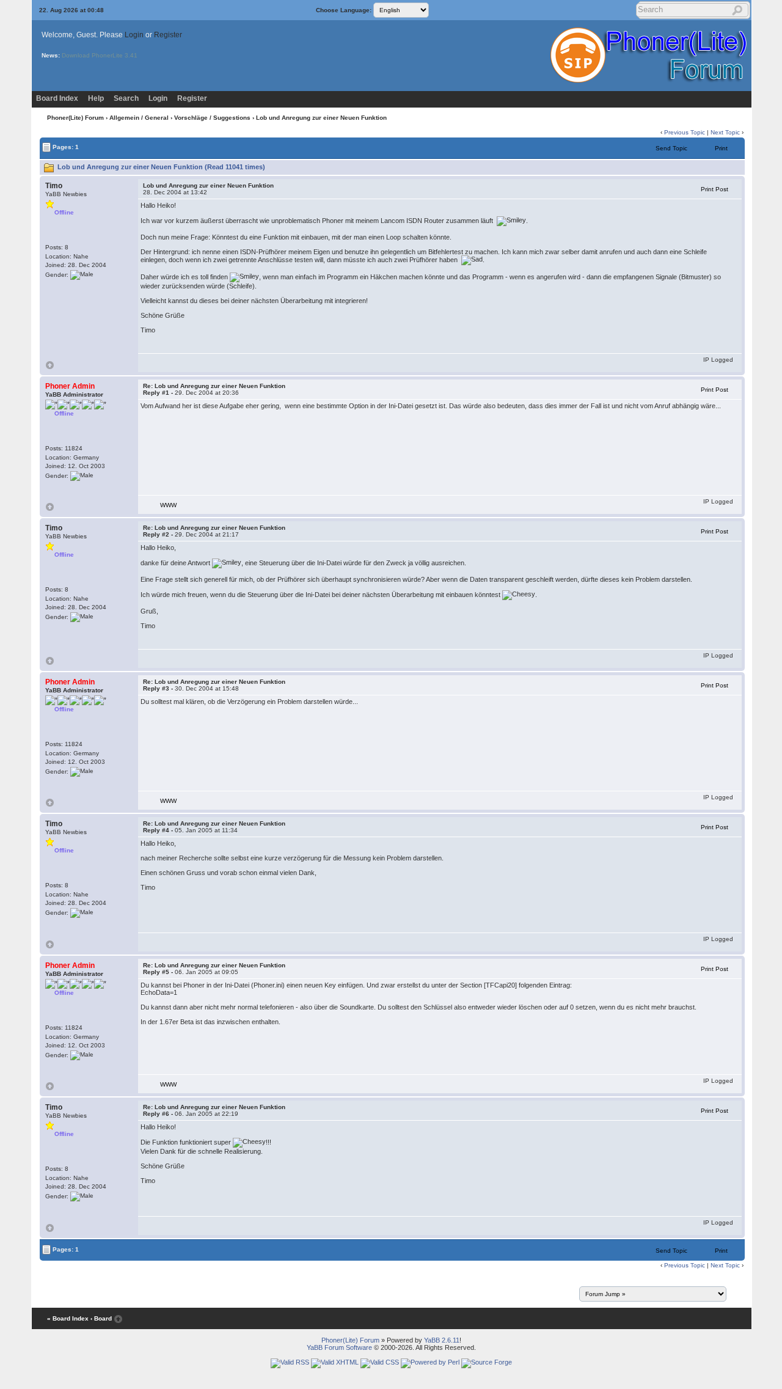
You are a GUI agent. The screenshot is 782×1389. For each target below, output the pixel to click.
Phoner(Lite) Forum (75, 117)
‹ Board (101, 1318)
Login (134, 35)
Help (96, 98)
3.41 (131, 55)
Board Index (57, 98)
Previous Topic (684, 132)
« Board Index (68, 1318)
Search (126, 98)
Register (168, 35)
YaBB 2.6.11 (441, 1340)
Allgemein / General (139, 117)
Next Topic (725, 132)
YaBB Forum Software (339, 1347)
